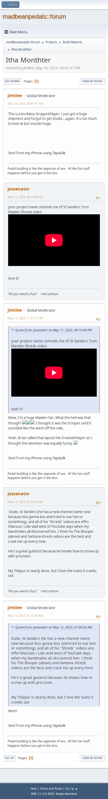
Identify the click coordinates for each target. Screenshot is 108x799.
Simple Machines (66, 793)
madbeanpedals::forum (34, 16)
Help (33, 788)
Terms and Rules (51, 788)
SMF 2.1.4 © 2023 (42, 793)
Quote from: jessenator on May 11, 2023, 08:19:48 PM (53, 330)
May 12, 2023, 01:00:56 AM (25, 502)
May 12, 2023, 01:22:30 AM (25, 615)
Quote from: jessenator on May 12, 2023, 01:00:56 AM (53, 627)
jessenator (19, 189)
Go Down (12, 81)
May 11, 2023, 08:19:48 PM (25, 197)
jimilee (15, 95)
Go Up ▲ (72, 788)
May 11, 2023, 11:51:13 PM (25, 318)
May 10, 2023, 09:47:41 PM (25, 103)
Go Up (9, 758)
